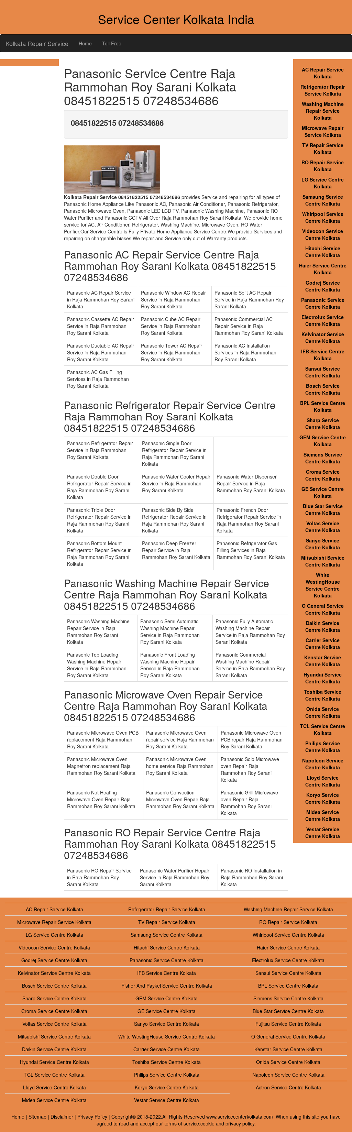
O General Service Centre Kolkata (323, 609)
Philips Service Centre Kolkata (322, 747)
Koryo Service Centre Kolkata (322, 798)
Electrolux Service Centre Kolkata (322, 320)
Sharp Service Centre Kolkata (322, 423)
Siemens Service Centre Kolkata (323, 458)
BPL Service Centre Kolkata (322, 406)
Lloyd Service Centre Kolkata (322, 781)
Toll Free (111, 43)
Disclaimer (62, 1116)
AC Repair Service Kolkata (323, 73)
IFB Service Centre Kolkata (322, 355)
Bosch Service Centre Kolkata (322, 389)
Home (85, 43)
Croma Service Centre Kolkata (322, 475)
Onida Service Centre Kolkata (322, 712)
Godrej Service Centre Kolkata (322, 286)
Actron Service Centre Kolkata (288, 1087)
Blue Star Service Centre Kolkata (323, 509)
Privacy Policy (92, 1116)
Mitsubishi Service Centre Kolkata (322, 561)
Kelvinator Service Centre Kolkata (322, 337)
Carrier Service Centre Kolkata (322, 643)
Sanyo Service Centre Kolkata (322, 544)
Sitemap (37, 1116)
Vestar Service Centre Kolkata (322, 832)
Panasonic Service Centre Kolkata (322, 303)
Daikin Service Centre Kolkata (322, 626)
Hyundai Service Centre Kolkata (323, 678)
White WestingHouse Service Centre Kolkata (323, 585)
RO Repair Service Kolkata (322, 166)
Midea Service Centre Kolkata (322, 815)
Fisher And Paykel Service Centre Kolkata (166, 985)
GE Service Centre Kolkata (322, 492)
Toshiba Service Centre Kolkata (322, 695)
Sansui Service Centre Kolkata (322, 372)
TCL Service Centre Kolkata (322, 729)
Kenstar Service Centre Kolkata (322, 661)
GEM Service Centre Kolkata (322, 441)
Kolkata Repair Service (37, 43)
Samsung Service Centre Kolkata (322, 200)
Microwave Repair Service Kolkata (322, 131)
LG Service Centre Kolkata (322, 183)
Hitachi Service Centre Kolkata (322, 252)
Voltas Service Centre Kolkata (322, 527)
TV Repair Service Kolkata (322, 148)
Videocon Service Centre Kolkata (322, 234)
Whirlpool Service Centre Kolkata (322, 217)
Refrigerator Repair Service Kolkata (322, 90)
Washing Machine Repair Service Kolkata (323, 110)
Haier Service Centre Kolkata (322, 269)
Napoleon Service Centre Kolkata (322, 764)
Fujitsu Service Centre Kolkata (288, 1023)
